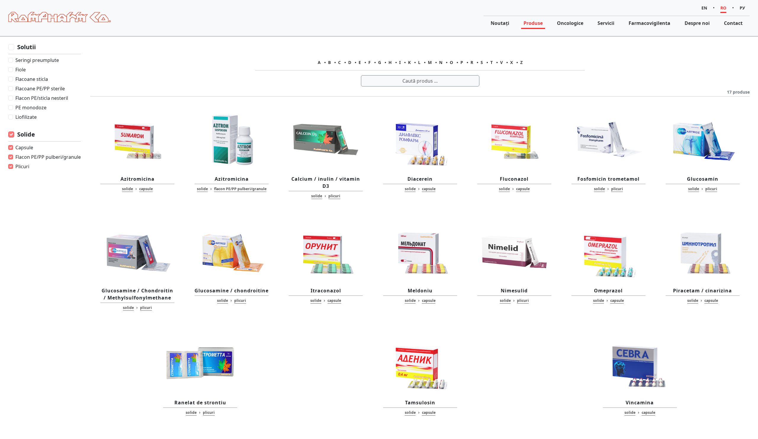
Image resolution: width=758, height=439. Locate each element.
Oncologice (570, 23)
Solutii (26, 47)
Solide (26, 134)
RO (723, 8)
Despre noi (697, 23)
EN (704, 8)
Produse (533, 23)
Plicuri (22, 166)
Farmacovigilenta (649, 23)
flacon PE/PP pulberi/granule (240, 188)
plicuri (334, 195)
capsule (146, 188)
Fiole (20, 69)
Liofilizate (26, 117)
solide (127, 188)
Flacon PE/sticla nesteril (41, 98)
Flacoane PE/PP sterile (40, 88)
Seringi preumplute (37, 60)
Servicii (606, 23)
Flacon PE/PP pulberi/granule (48, 157)
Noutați (500, 23)
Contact (733, 23)
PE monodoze (30, 107)
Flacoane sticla (31, 79)
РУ (742, 8)
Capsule (24, 147)
